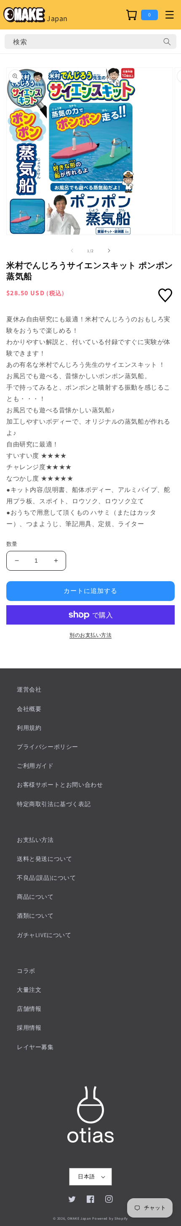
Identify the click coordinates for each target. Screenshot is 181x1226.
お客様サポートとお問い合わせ (60, 784)
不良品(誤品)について (46, 877)
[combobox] (90, 41)
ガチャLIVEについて (44, 935)
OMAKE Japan (79, 1218)
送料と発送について (44, 859)
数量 (12, 544)
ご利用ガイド (35, 765)
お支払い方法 (35, 840)
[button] (169, 14)
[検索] (167, 41)
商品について (35, 896)
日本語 (86, 1176)
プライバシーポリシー (47, 747)
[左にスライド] (72, 250)
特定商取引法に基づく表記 (53, 804)
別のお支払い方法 (90, 635)
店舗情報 (29, 1008)
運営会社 (29, 689)
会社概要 (29, 709)
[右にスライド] (109, 250)
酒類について (35, 915)
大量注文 (29, 990)
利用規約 (29, 728)
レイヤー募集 (35, 1047)
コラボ (26, 971)
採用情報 (29, 1027)
